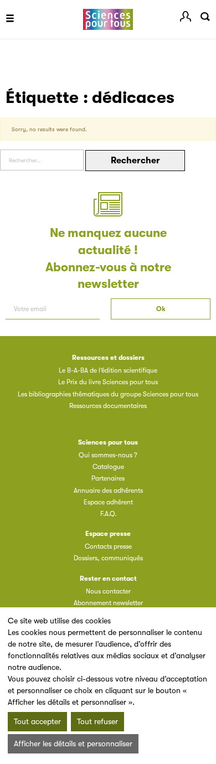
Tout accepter (37, 721)
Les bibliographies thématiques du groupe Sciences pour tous (108, 394)
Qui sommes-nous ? (108, 455)
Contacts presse (108, 546)
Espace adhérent (108, 502)
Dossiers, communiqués (108, 558)
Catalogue (108, 467)
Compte (185, 16)
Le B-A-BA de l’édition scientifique (108, 370)
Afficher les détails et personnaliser (73, 743)
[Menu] (10, 19)
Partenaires (108, 478)
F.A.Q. (108, 514)
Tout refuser (97, 721)
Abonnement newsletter (108, 603)
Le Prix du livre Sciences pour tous (108, 382)
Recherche (204, 16)
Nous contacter (108, 591)
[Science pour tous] (108, 19)
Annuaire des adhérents (108, 490)
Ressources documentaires (108, 406)
